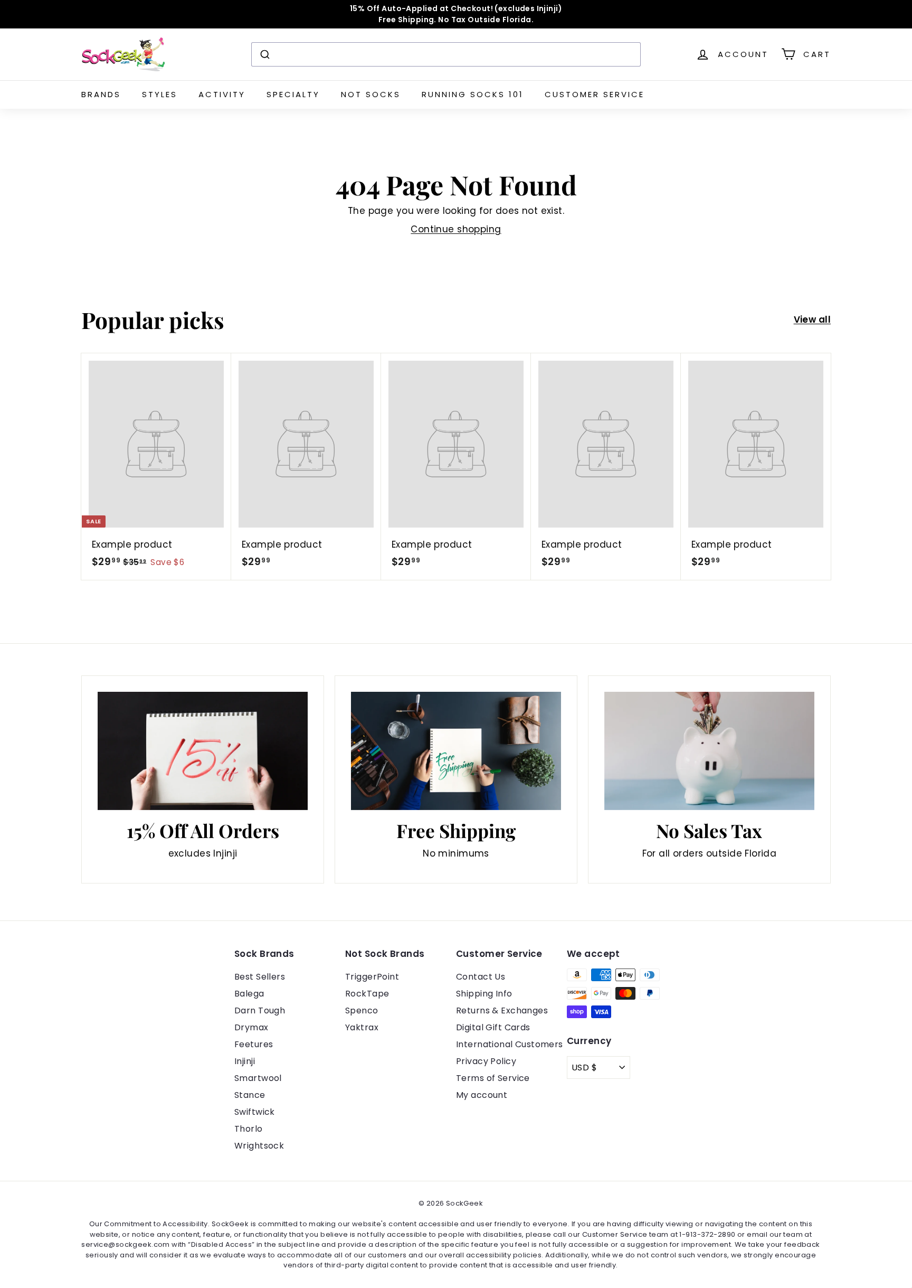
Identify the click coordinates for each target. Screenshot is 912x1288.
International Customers (509, 1044)
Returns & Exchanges (502, 1010)
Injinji (244, 1061)
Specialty (293, 94)
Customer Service (594, 94)
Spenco (361, 1010)
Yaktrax (361, 1027)
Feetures (253, 1044)
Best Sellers (259, 977)
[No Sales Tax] (709, 751)
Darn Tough (259, 1010)
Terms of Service (493, 1078)
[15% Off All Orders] (203, 751)
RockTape (367, 994)
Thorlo (248, 1129)
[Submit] (264, 54)
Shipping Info (484, 994)
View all (812, 319)
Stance (249, 1095)
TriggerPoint (372, 977)
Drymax (251, 1027)
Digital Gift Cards (493, 1027)
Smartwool (258, 1078)
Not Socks (371, 94)
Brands (101, 94)
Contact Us (480, 977)
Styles (159, 94)
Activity (221, 94)
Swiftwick (254, 1112)
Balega (249, 994)
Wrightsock (259, 1146)
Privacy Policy (486, 1061)
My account (481, 1095)
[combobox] (446, 54)
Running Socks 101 (473, 94)
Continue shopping (456, 229)
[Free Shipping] (456, 751)
